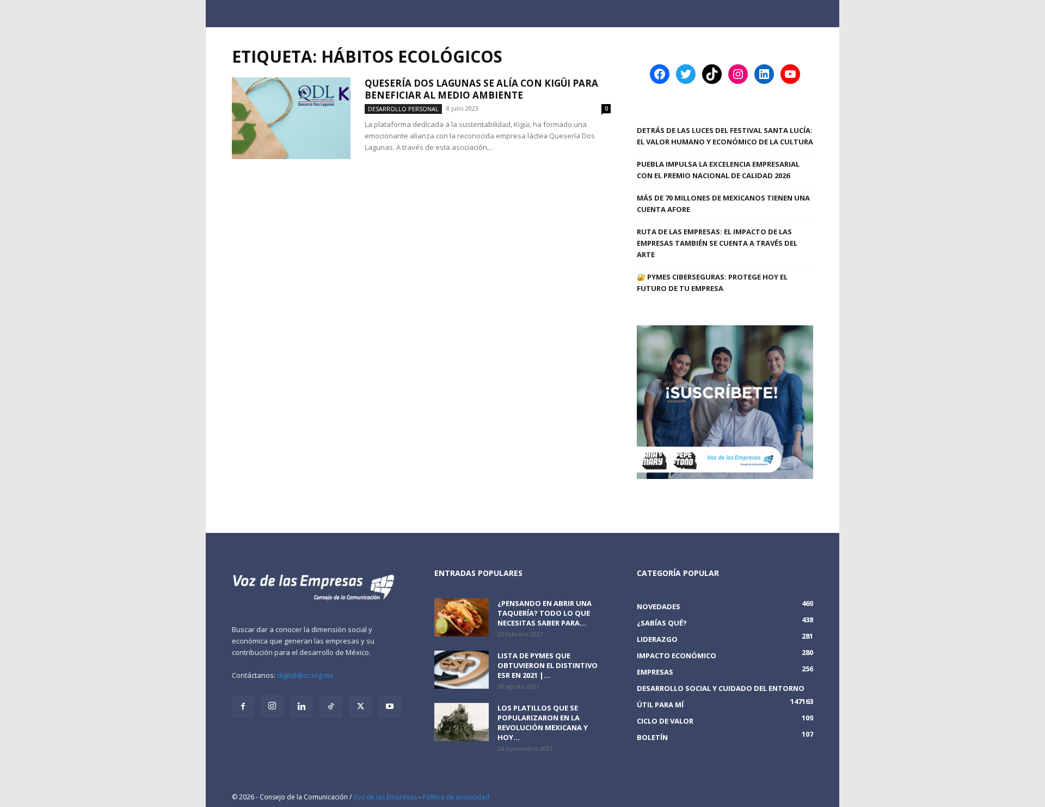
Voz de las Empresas (385, 797)
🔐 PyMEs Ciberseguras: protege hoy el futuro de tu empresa (712, 282)
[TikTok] (331, 707)
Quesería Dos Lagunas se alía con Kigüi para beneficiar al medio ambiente (481, 89)
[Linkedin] (301, 707)
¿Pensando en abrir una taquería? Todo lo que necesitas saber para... (544, 613)
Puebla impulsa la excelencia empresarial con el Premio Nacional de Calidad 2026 (718, 169)
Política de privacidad (455, 797)
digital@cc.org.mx (305, 675)
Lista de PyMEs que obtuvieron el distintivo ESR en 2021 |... (547, 665)
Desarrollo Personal (403, 109)
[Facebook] (243, 707)
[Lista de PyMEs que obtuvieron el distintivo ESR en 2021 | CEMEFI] (461, 670)
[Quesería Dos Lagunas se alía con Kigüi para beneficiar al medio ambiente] (291, 118)
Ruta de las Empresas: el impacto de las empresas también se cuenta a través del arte (717, 243)
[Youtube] (390, 707)
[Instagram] (272, 706)
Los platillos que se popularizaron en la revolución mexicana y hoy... (542, 722)
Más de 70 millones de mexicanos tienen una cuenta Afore (723, 203)
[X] (360, 707)
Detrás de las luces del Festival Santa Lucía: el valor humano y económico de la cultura (725, 136)
